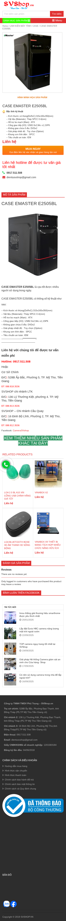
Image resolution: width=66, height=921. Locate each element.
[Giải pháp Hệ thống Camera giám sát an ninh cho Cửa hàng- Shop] (10, 664)
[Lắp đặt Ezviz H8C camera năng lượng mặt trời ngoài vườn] (10, 633)
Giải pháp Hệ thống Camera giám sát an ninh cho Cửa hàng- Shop (39, 661)
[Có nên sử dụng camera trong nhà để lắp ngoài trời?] (10, 679)
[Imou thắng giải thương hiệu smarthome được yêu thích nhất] (10, 618)
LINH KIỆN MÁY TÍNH (20, 26)
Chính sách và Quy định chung (20, 788)
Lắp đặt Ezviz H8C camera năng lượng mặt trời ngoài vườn (39, 630)
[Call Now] (6, 464)
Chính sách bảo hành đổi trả (19, 779)
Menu (58, 20)
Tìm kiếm (57, 14)
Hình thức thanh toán (15, 775)
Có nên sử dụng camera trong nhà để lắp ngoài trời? (40, 676)
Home (5, 26)
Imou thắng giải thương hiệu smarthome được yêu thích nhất (39, 614)
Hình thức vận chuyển (16, 770)
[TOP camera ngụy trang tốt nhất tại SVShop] (10, 649)
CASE (35, 26)
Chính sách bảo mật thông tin (20, 784)
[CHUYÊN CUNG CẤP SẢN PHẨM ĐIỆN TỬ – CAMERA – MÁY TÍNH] (18, 5)
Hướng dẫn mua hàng (16, 766)
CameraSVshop (21, 430)
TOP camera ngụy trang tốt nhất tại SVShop (37, 645)
